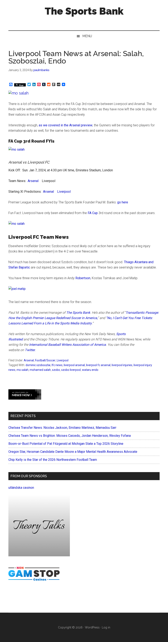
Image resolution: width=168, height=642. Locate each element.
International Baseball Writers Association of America (67, 345)
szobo (56, 369)
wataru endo (90, 369)
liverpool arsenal (74, 365)
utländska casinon (21, 488)
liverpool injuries (122, 365)
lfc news (57, 365)
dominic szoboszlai (38, 365)
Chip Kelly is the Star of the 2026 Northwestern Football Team (52, 460)
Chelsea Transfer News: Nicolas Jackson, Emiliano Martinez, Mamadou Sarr (62, 428)
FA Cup (93, 213)
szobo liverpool (71, 369)
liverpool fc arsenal (98, 365)
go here (123, 202)
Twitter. (30, 350)
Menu (87, 36)
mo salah (22, 369)
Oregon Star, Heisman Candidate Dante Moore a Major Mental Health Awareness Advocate (72, 452)
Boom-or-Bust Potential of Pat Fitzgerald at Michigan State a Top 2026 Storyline (65, 444)
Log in (106, 627)
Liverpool (64, 192)
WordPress (92, 627)
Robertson (82, 278)
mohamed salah (40, 369)
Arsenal (33, 181)
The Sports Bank (84, 11)
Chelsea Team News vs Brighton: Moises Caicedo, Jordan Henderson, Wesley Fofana (69, 436)
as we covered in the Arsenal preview (65, 125)
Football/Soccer (45, 360)
